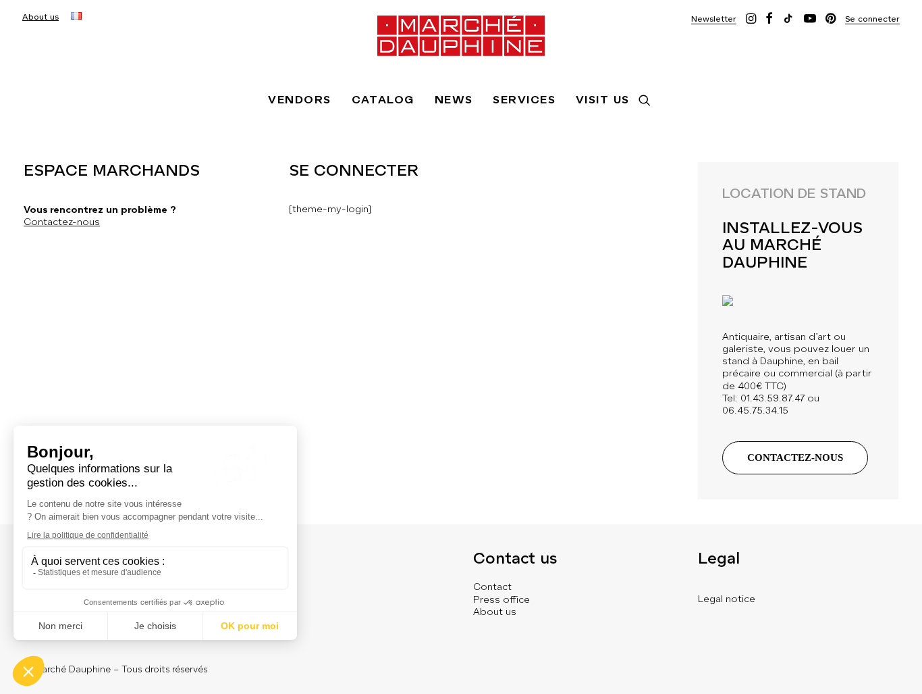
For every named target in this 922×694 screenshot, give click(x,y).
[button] (713, 18)
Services (524, 99)
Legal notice (726, 598)
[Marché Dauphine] (461, 36)
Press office (501, 599)
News (454, 99)
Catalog (383, 99)
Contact (492, 586)
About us (40, 17)
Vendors (299, 99)
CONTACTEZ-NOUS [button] (795, 457)
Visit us (603, 99)
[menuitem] (40, 17)
